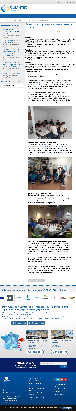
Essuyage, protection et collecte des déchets (36, 389)
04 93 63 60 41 (59, 2)
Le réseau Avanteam (59, 391)
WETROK (39, 83)
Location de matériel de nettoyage (11, 401)
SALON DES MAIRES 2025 (11, 76)
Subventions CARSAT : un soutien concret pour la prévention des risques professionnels (11, 54)
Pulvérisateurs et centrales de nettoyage (37, 398)
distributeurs (44, 249)
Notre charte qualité (59, 389)
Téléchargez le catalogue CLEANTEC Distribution (11, 397)
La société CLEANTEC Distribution (59, 385)
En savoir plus (20, 323)
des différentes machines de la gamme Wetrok (50, 146)
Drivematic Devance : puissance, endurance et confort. (11, 33)
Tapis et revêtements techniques (35, 393)
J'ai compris (67, 408)
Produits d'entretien (35, 383)
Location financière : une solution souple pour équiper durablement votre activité (13, 66)
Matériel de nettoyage (36, 378)
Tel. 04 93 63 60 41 (8, 392)
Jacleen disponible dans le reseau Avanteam (11, 43)
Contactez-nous (37, 323)
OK (64, 367)
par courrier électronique (12, 390)
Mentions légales (58, 394)
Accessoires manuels (35, 386)
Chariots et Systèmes (35, 381)
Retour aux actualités (37, 280)
